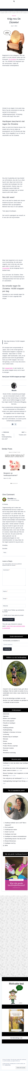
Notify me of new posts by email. (14, 615)
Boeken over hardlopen (9, 718)
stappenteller (9, 368)
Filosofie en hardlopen (9, 723)
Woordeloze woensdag (9, 752)
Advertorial (6, 714)
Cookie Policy (8, 1064)
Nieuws (14, 15)
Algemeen (6, 716)
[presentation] (14, 461)
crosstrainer (5, 268)
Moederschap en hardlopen (10, 736)
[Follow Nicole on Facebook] (12, 424)
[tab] (12, 483)
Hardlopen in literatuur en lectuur (12, 732)
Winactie (5, 750)
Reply (5, 552)
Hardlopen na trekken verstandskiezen (15, 836)
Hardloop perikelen (8, 727)
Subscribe (7, 649)
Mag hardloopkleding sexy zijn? (6, 436)
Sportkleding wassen (11, 838)
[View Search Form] (14, 1)
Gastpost (5, 725)
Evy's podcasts (9, 827)
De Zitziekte (12, 59)
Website (5, 606)
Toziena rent (22, 434)
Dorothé (10, 498)
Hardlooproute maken (11, 829)
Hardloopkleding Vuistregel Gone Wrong (14, 781)
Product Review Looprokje (10, 745)
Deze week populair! (8, 720)
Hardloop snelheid (10, 822)
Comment (6, 570)
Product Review (7, 743)
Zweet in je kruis (9, 832)
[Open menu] (14, 10)
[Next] (24, 467)
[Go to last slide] (4, 467)
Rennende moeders (8, 748)
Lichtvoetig (6, 734)
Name (5, 591)
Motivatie (5, 739)
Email (5, 598)
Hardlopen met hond (10, 834)
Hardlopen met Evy (10, 843)
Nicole (14, 390)
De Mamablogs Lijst (16, 1038)
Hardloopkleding (7, 730)
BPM (6, 845)
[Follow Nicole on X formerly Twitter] (15, 424)
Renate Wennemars (10, 841)
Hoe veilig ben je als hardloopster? (12, 778)
